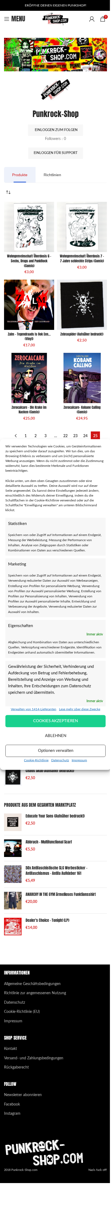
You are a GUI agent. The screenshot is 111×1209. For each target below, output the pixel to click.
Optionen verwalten (55, 751)
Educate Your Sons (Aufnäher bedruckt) (55, 816)
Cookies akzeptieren (55, 721)
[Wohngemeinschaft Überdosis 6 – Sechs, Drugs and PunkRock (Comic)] (29, 227)
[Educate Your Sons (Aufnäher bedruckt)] (13, 822)
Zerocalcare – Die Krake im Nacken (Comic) (29, 410)
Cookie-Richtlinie (36, 760)
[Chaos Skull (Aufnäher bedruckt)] (13, 777)
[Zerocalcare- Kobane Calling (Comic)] (82, 378)
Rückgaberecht (16, 1067)
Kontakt (10, 1049)
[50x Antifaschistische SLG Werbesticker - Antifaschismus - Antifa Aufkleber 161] (13, 874)
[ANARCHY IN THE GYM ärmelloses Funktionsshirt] (13, 900)
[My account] (91, 19)
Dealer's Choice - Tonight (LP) (47, 920)
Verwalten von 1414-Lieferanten (33, 709)
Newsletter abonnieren (23, 1095)
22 (65, 436)
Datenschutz (60, 760)
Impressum (79, 760)
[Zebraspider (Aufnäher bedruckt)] (82, 305)
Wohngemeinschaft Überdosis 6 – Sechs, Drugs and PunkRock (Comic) (29, 261)
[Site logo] (55, 19)
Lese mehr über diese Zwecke (79, 709)
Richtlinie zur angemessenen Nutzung (35, 993)
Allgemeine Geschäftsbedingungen (32, 984)
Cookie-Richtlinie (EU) (22, 1012)
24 (85, 436)
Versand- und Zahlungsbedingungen (33, 1058)
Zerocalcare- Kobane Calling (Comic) (82, 410)
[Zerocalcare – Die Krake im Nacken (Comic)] (29, 378)
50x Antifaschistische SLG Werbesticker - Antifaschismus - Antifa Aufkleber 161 (56, 870)
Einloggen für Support (56, 153)
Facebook (12, 1104)
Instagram (12, 1114)
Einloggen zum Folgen (56, 130)
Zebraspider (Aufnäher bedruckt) (81, 334)
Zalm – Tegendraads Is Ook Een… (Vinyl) (29, 336)
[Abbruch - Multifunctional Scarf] (13, 848)
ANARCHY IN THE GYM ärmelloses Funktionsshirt (61, 894)
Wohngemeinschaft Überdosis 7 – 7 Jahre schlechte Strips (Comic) (82, 258)
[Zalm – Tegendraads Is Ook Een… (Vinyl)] (29, 305)
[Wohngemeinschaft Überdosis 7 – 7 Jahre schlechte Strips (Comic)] (82, 227)
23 (75, 436)
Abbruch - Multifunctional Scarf (49, 842)
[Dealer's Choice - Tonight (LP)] (13, 926)
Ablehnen (55, 736)
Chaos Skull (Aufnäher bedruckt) (50, 770)
